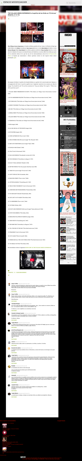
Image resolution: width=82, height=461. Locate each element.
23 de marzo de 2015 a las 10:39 (30, 313)
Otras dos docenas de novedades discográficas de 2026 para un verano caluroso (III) (71, 221)
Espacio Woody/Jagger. (32, 457)
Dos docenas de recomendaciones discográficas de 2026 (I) (71, 238)
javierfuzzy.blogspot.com (17, 330)
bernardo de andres (16, 347)
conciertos (10, 272)
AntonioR (13, 375)
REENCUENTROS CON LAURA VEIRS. (10, 442)
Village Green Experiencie (21, 272)
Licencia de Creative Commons (54, 457)
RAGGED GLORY (5, 429)
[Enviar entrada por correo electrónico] (8, 271)
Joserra (13, 341)
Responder (14, 291)
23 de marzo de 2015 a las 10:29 (25, 303)
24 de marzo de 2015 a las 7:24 (24, 393)
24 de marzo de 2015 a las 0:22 (24, 384)
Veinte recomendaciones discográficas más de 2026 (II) (71, 229)
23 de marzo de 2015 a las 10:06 (23, 283)
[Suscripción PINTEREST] (70, 35)
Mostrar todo (3, 455)
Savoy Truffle (14, 283)
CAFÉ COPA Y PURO (6, 446)
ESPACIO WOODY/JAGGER (15, 2)
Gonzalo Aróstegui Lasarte (17, 313)
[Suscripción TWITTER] (68, 35)
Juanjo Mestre (14, 322)
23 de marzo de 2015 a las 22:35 (21, 375)
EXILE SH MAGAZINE (6, 443)
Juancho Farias (14, 384)
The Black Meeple (15, 303)
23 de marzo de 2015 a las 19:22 (23, 355)
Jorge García (14, 355)
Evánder (13, 365)
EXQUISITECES (5, 436)
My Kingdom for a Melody (8, 423)
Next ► (75, 262)
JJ (14, 272)
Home (68, 262)
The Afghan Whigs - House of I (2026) (10, 428)
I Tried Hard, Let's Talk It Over (8, 435)
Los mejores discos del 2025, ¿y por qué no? (71, 246)
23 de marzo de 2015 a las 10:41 (24, 322)
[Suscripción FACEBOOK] (66, 35)
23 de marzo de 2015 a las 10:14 (23, 294)
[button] (8, 19)
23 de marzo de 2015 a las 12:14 (21, 341)
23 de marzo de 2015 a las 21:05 (21, 365)
